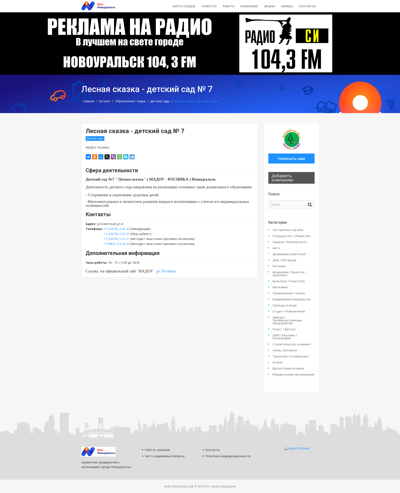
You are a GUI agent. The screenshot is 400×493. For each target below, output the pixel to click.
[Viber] (113, 156)
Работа (228, 6)
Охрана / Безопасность (289, 242)
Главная (88, 101)
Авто (276, 248)
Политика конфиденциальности (228, 456)
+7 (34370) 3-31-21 (117, 239)
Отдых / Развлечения (288, 311)
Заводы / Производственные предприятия (287, 320)
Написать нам (291, 158)
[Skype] (125, 156)
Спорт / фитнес (284, 329)
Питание (279, 266)
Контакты (307, 6)
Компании (249, 6)
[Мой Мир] (100, 156)
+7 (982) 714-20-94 (117, 244)
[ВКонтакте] (88, 156)
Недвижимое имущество (291, 299)
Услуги (277, 362)
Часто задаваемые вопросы (165, 456)
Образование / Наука (130, 101)
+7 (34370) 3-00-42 (117, 229)
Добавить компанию (282, 178)
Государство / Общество (291, 236)
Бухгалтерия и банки (288, 368)
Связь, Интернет (285, 350)
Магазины (280, 287)
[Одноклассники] (94, 156)
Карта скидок (184, 6)
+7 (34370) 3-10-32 (117, 234)
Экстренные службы (287, 229)
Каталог (104, 101)
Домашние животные (289, 254)
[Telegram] (132, 156)
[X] (107, 156)
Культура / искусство (288, 281)
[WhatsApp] (119, 156)
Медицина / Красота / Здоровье (289, 274)
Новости (209, 6)
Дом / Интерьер (284, 260)
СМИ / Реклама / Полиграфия (284, 337)
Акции (269, 6)
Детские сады (160, 101)
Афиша (287, 6)
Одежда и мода (284, 305)
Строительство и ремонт (291, 344)
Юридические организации (293, 374)
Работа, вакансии (157, 450)
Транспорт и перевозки (290, 356)
